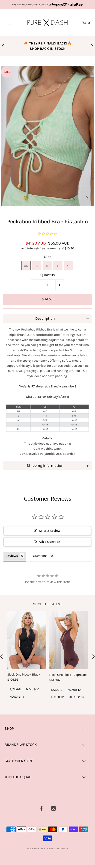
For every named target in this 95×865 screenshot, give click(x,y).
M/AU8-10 (32, 689)
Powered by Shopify (57, 848)
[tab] (47, 318)
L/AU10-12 (57, 697)
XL (68, 266)
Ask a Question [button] (49, 542)
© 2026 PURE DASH (36, 848)
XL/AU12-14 (16, 696)
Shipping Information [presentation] (45, 465)
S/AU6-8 (15, 689)
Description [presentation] (45, 318)
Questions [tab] (40, 556)
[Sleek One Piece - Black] (26, 640)
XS (26, 266)
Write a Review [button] (49, 530)
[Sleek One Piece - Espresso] (68, 640)
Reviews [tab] (12, 556)
